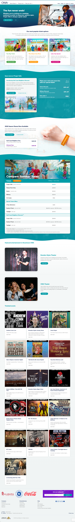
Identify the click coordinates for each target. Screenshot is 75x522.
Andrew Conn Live (11, 330)
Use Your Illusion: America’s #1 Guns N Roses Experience (58, 390)
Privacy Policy (40, 506)
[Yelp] (62, 501)
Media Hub (3, 506)
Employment (4, 502)
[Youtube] (64, 501)
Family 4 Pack (10, 208)
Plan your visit (28, 3)
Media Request (22, 505)
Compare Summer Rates (22, 176)
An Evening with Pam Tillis (13, 477)
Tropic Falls (9, 184)
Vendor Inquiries (22, 506)
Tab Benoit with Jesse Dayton (36, 359)
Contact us (3, 505)
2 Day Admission (10, 205)
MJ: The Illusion (32, 418)
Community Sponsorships (6, 504)
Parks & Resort (13, 3)
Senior (8, 191)
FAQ (38, 502)
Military (8, 194)
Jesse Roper (53, 330)
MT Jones (8, 449)
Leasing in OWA (22, 504)
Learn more (8, 334)
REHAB (30, 449)
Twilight (8, 211)
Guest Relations (40, 504)
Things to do (20, 3)
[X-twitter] (60, 501)
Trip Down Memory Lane (56, 359)
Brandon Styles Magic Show (35, 389)
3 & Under (9, 198)
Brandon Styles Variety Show (36, 330)
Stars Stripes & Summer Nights (14, 359)
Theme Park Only (11, 188)
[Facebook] (56, 501)
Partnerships (22, 502)
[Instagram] (58, 501)
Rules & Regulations (41, 505)
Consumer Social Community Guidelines (44, 508)
